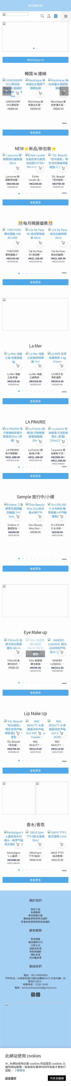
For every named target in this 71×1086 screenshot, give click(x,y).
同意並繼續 (57, 1078)
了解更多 (19, 1070)
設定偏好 (10, 1078)
